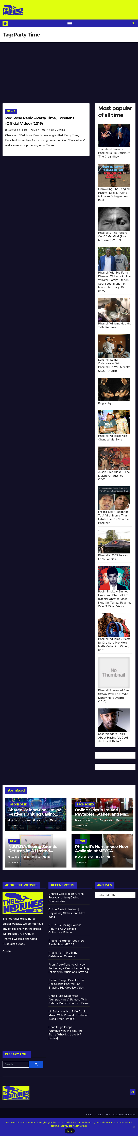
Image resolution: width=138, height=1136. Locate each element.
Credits (7, 951)
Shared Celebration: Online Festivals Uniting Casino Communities (35, 814)
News (11, 111)
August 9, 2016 (18, 130)
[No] (133, 1127)
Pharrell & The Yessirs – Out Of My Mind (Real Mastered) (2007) (114, 236)
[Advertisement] (69, 67)
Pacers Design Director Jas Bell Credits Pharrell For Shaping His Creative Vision (66, 983)
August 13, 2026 (21, 820)
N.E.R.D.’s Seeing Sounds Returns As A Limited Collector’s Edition (32, 850)
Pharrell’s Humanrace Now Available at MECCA (101, 848)
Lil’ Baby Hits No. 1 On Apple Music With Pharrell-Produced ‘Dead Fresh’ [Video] (68, 1015)
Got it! (69, 1131)
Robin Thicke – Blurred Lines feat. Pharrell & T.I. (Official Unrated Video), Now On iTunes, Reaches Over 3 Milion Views (114, 599)
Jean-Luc (42, 820)
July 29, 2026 (86, 857)
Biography (105, 403)
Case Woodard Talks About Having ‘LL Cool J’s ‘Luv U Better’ (113, 737)
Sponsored (18, 804)
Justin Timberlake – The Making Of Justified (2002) (114, 475)
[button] (133, 23)
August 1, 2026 (20, 857)
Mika (36, 130)
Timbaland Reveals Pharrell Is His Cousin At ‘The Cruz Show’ (114, 152)
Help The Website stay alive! (120, 1114)
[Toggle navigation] (69, 23)
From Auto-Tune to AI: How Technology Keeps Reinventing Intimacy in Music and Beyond (68, 968)
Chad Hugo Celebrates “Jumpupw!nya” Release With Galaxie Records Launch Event (68, 999)
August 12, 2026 (88, 820)
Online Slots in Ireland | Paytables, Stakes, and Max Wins (101, 814)
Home (89, 1114)
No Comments (56, 130)
